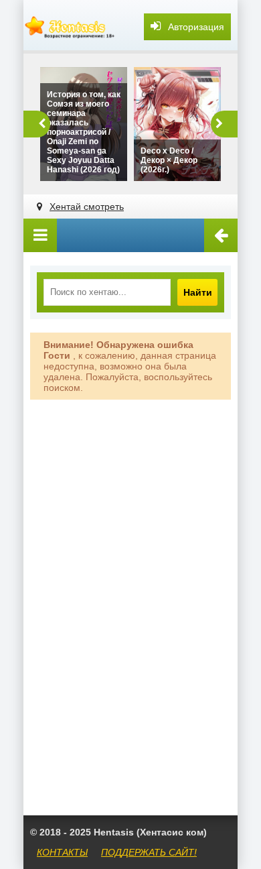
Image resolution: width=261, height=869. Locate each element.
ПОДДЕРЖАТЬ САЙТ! (149, 852)
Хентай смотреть (87, 206)
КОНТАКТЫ (62, 852)
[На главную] (70, 27)
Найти (197, 292)
